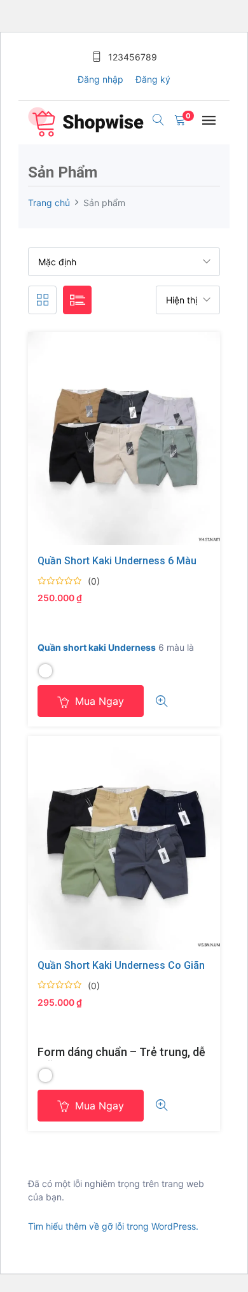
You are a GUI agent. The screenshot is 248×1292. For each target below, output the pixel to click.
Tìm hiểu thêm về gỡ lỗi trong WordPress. (113, 1226)
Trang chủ (49, 202)
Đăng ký (152, 79)
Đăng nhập (100, 79)
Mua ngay (98, 701)
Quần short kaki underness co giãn (121, 965)
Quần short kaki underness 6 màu (117, 561)
